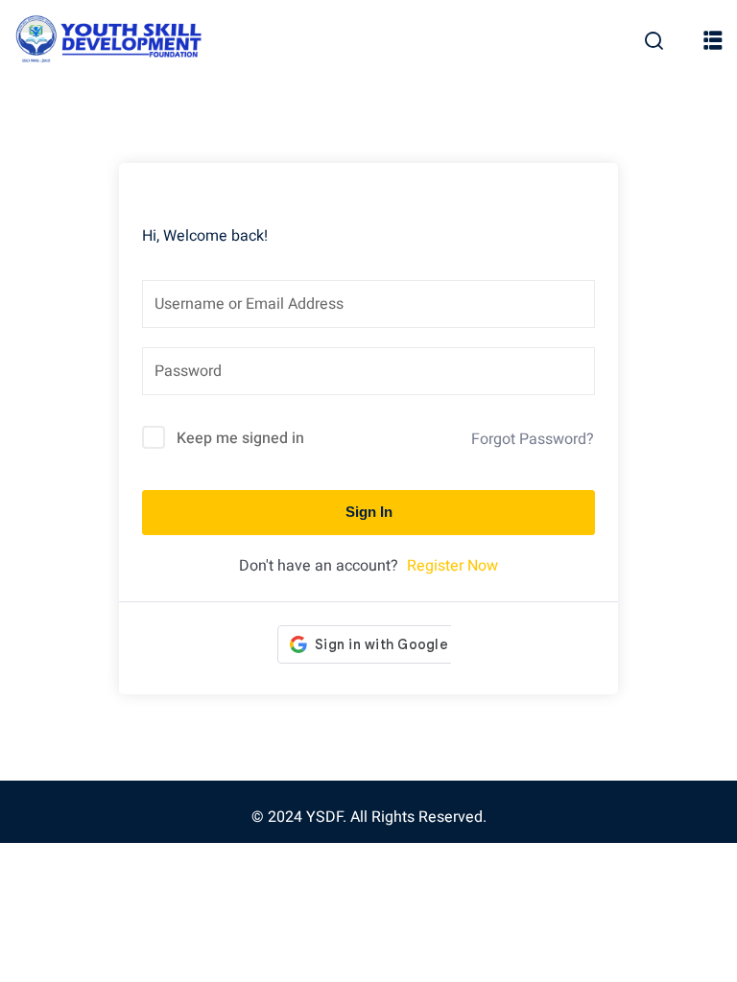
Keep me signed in (240, 438)
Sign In (368, 511)
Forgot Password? (532, 439)
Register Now (452, 565)
